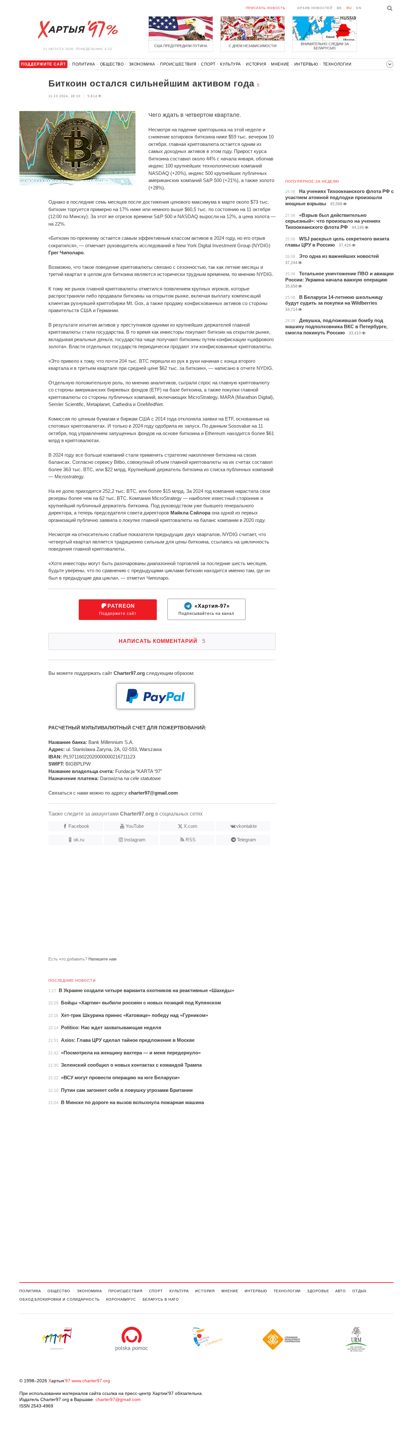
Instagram (135, 839)
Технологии (337, 64)
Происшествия (178, 64)
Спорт (208, 64)
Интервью (306, 64)
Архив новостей (314, 8)
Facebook (78, 826)
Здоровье (318, 1291)
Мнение (280, 64)
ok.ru (79, 839)
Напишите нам (102, 959)
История (256, 64)
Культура (230, 64)
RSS (191, 839)
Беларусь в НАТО (161, 1299)
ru (349, 8)
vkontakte (246, 826)
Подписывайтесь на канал (206, 609)
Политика (83, 64)
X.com (190, 826)
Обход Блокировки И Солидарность (59, 1299)
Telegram (246, 839)
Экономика (142, 64)
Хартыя (77, 29)
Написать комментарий (162, 641)
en (358, 8)
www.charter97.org (91, 1380)
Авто (340, 1291)
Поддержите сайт (117, 609)
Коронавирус (121, 1299)
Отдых (359, 1291)
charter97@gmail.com (118, 1399)
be (339, 8)
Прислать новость (266, 8)
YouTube (135, 826)
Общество (112, 64)
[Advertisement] (147, 903)
